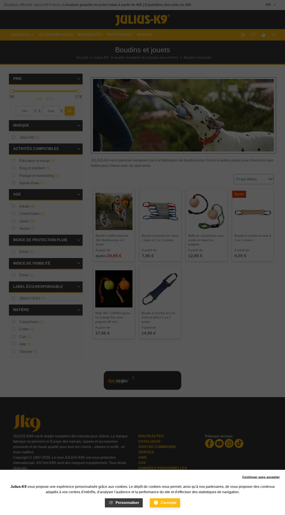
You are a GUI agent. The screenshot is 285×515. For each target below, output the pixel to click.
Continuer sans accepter (261, 477)
